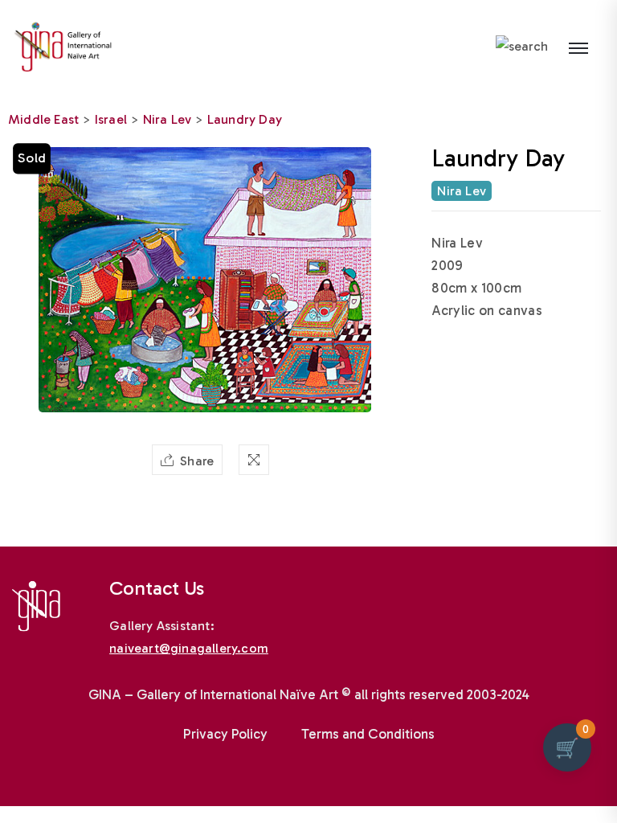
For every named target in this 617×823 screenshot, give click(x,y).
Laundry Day (244, 119)
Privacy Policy (225, 734)
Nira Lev (167, 119)
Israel (111, 119)
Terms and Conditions (368, 734)
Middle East (43, 119)
